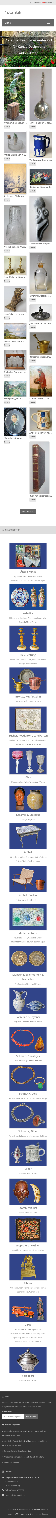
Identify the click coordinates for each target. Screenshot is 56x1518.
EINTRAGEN (31, 1416)
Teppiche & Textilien (28, 1245)
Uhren (28, 1283)
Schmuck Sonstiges (28, 1056)
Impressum (24, 1514)
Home (9, 1514)
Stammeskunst (28, 1208)
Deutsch (49, 2)
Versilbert (28, 1375)
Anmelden (36, 2)
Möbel (28, 852)
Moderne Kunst (28, 933)
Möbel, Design (28, 895)
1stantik (13, 12)
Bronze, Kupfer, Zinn (28, 696)
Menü (7, 22)
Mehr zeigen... (28, 511)
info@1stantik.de (18, 1495)
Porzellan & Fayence (28, 1017)
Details (7, 126)
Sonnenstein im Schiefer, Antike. (17, 1451)
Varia (28, 1324)
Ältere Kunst (28, 571)
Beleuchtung (28, 655)
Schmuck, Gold (28, 1093)
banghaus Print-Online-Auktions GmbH (35, 1509)
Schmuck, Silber (28, 1131)
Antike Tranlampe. (11, 1462)
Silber (28, 1169)
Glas (28, 777)
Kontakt (45, 1514)
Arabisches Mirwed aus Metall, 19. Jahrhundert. (24, 1457)
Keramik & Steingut (28, 814)
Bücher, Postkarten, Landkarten (28, 735)
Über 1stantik (35, 1514)
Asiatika (28, 613)
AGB (16, 1514)
